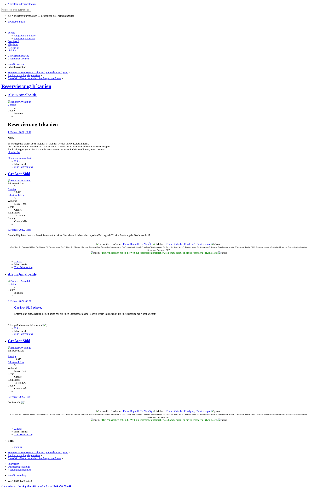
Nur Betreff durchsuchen (24, 15)
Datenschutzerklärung (19, 466)
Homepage (13, 47)
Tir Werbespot (203, 244)
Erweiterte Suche (16, 21)
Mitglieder (13, 44)
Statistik (12, 50)
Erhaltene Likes (16, 195)
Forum (11, 32)
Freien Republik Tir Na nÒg (137, 244)
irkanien (18, 447)
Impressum (13, 463)
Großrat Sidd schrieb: (28, 307)
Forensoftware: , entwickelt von (36, 486)
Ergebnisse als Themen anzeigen (57, 15)
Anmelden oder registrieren (22, 4)
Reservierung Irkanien (26, 86)
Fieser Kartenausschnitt (20, 158)
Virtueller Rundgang (184, 244)
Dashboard (13, 41)
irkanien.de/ (14, 152)
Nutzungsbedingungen (19, 469)
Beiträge (12, 104)
